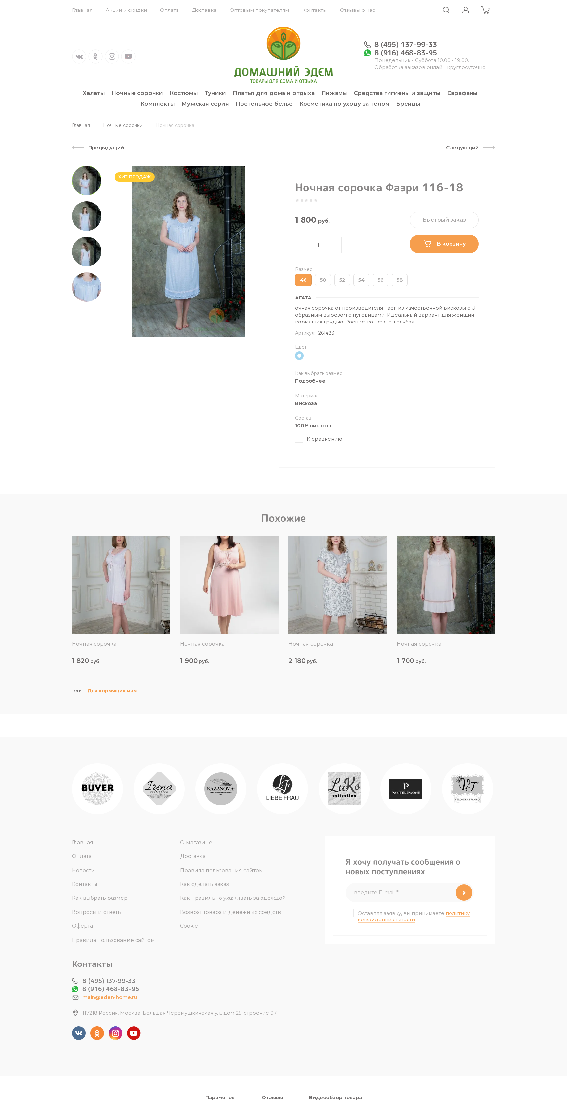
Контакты (84, 884)
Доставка (193, 856)
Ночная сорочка (94, 644)
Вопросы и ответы (97, 912)
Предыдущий (106, 147)
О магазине (196, 842)
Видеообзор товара (335, 1097)
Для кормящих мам (112, 691)
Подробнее (310, 381)
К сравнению (324, 439)
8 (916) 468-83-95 (405, 52)
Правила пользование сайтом (113, 940)
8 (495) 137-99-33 (405, 44)
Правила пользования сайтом (221, 870)
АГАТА (303, 298)
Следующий (462, 147)
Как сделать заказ (204, 884)
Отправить (464, 892)
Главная (82, 842)
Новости (83, 870)
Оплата (82, 856)
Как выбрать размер (100, 898)
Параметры (220, 1097)
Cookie (189, 926)
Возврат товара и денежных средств (230, 912)
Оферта (82, 926)
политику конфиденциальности (414, 916)
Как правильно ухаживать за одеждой (233, 898)
